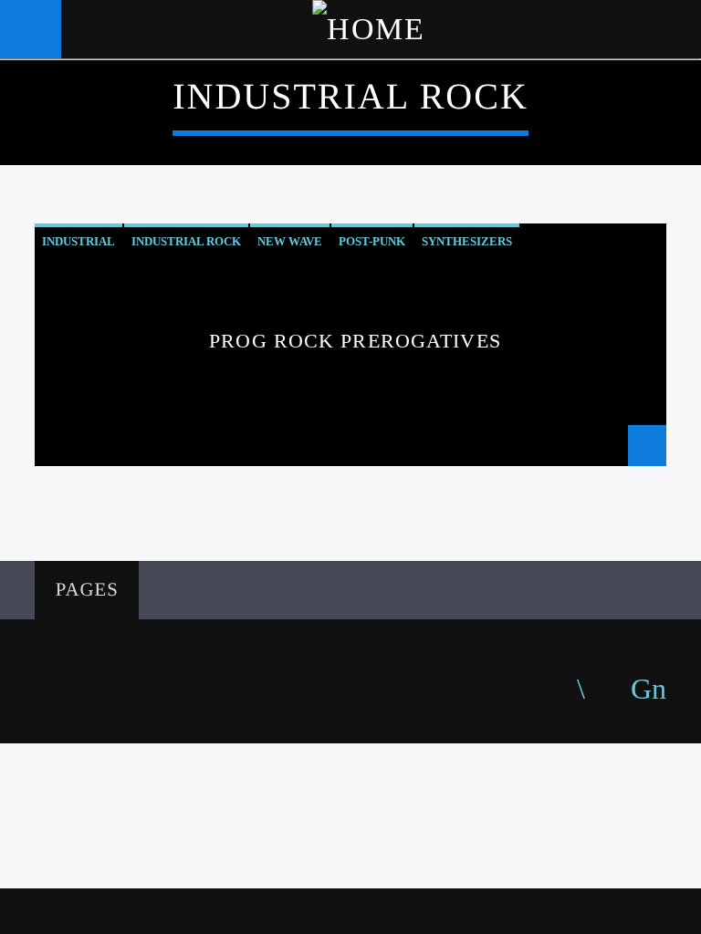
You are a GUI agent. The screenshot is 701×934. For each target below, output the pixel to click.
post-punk (372, 241)
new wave (289, 241)
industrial (78, 241)
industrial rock (186, 241)
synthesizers (467, 241)
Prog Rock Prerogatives (355, 340)
